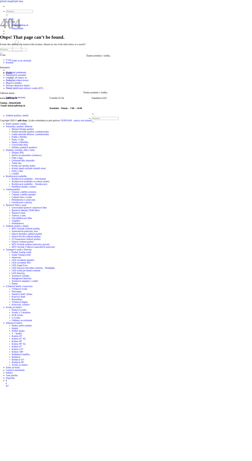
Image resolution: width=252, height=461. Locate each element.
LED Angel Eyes (20, 265)
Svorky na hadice (14, 307)
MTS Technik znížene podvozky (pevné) (30, 244)
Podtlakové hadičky (21, 354)
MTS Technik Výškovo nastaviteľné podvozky (33, 247)
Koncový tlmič (18, 296)
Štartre (15, 283)
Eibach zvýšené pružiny (23, 241)
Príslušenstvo (18, 223)
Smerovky (16, 257)
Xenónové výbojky (20, 276)
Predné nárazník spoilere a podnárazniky (30, 131)
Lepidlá (15, 173)
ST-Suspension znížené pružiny (26, 239)
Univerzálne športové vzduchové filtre (29, 207)
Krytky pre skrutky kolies (23, 165)
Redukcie (16, 357)
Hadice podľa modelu (22, 325)
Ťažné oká (16, 163)
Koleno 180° (17, 352)
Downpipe (16, 291)
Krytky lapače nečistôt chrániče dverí (29, 168)
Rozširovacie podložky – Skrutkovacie (29, 184)
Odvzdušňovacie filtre (22, 218)
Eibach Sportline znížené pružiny (27, 234)
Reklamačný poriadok (16, 75)
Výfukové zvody (19, 289)
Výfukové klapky (20, 302)
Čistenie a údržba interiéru (24, 194)
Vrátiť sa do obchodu (21, 60)
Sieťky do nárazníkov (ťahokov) (27, 155)
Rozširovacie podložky (16, 176)
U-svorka (16, 317)
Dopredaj (10, 378)
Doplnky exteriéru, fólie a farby (20, 150)
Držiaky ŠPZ (18, 152)
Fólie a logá (17, 158)
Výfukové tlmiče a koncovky (19, 286)
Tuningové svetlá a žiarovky (19, 249)
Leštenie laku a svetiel (22, 197)
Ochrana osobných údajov (18, 85)
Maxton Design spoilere (23, 129)
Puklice (9, 372)
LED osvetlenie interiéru (23, 260)
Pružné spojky (18, 331)
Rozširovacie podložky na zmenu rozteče (30, 181)
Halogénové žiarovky (22, 278)
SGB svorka (17, 315)
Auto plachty (12, 375)
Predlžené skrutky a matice (24, 186)
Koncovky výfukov (21, 304)
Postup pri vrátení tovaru (17, 80)
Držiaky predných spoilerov (24, 147)
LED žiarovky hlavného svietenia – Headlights (33, 268)
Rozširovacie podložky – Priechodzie (29, 179)
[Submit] (1, 53)
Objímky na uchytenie (22, 320)
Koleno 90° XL (19, 344)
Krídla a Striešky (19, 137)
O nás (8, 60)
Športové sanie (18, 213)
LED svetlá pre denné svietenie (26, 270)
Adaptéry (16, 221)
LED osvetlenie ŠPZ (21, 262)
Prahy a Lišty (18, 139)
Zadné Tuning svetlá (21, 255)
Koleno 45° (17, 336)
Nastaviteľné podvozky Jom (25, 231)
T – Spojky (17, 333)
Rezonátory (17, 299)
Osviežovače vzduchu (22, 202)
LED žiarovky (18, 273)
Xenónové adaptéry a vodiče (25, 281)
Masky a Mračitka (20, 142)
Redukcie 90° (18, 362)
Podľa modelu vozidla (16, 124)
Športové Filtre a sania (16, 205)
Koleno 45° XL (19, 338)
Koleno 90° (17, 341)
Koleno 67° (17, 346)
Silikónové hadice (14, 323)
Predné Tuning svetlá (21, 252)
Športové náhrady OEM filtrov (26, 210)
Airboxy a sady (19, 215)
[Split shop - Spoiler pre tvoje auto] (11, 1)
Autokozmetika (13, 189)
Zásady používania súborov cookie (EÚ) (24, 88)
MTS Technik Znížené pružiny (26, 228)
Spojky (15, 328)
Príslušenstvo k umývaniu (23, 200)
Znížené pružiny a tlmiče (17, 226)
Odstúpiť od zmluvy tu (16, 77)
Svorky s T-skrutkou (21, 312)
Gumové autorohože (15, 370)
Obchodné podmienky (16, 72)
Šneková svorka (19, 310)
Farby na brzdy (13, 367)
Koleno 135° (17, 349)
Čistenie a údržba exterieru (24, 192)
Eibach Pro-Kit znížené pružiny (26, 236)
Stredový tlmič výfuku (22, 294)
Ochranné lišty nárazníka (23, 160)
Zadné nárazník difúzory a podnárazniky (30, 134)
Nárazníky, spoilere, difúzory (19, 126)
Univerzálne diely (20, 145)
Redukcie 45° (18, 359)
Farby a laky (17, 171)
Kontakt (9, 62)
